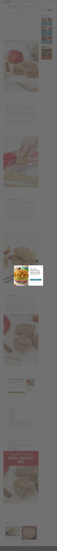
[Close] (42, 266)
